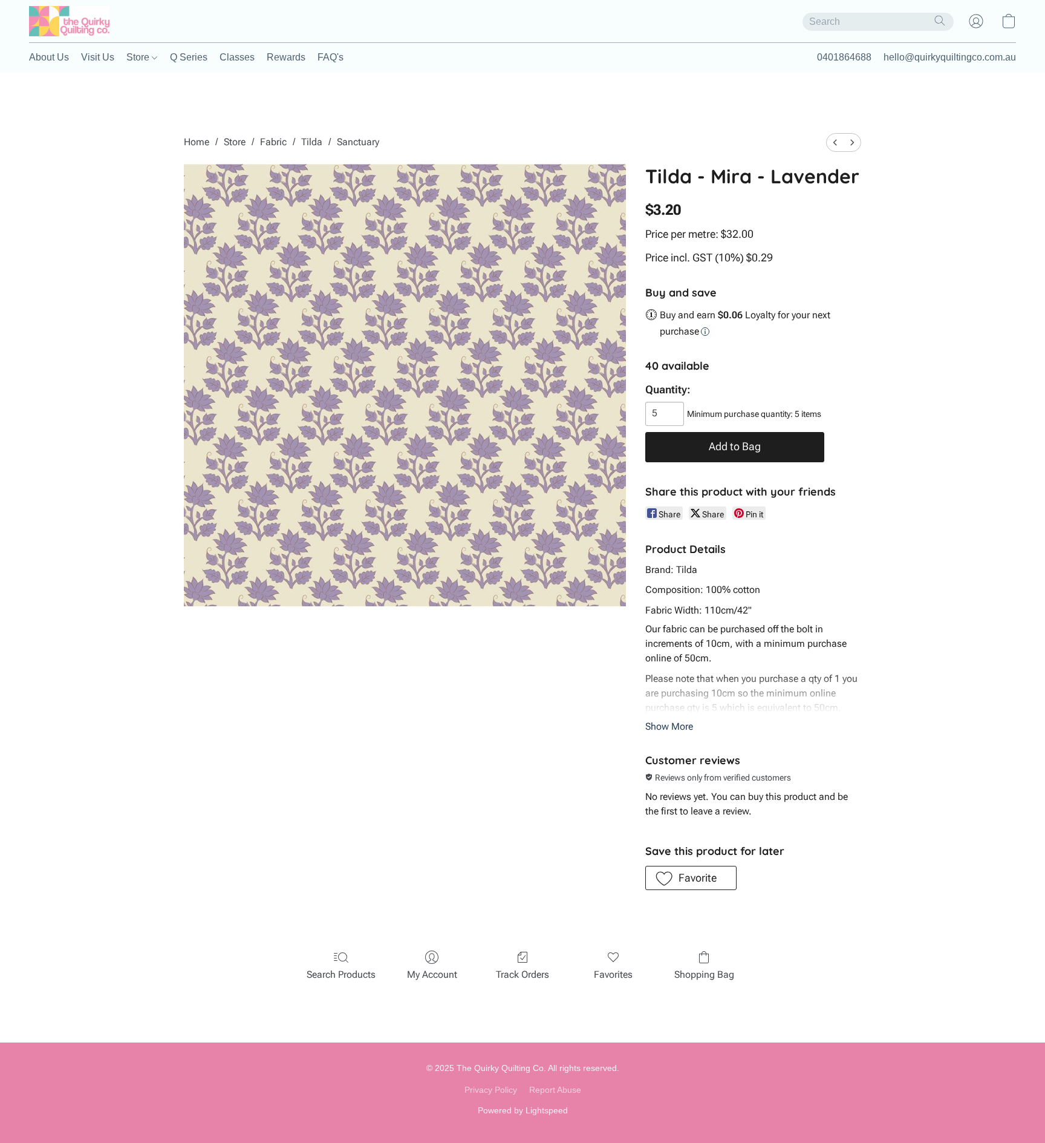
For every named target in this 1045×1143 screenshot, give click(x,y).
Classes (237, 57)
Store (139, 57)
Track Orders (522, 974)
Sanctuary (358, 142)
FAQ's (330, 57)
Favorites (613, 974)
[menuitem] (835, 142)
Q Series (188, 57)
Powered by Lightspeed (523, 1110)
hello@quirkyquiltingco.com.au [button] (950, 57)
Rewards (286, 57)
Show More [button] (669, 726)
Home (196, 142)
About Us (49, 57)
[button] (69, 21)
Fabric (273, 142)
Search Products (341, 974)
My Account (432, 974)
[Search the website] (940, 20)
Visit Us (97, 57)
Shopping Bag (704, 974)
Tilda (311, 142)
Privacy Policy (490, 1090)
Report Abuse (555, 1090)
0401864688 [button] (844, 57)
